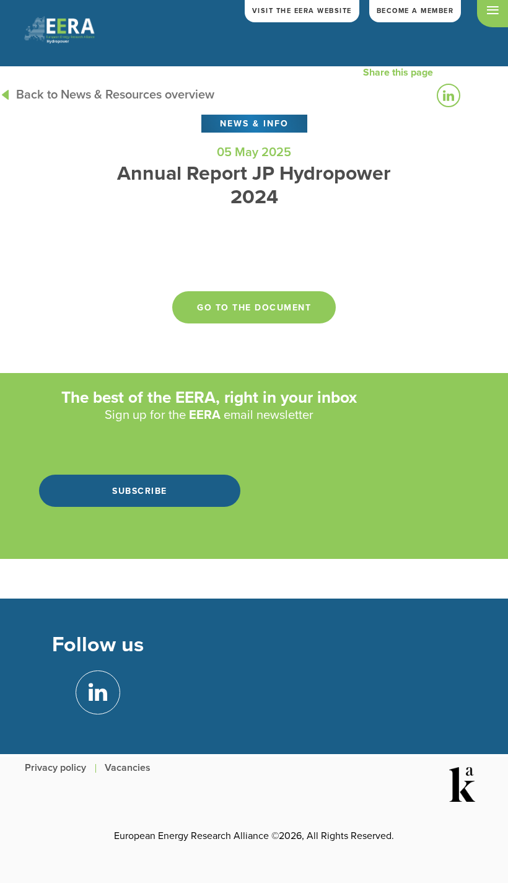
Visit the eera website (302, 11)
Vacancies (128, 768)
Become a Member (415, 11)
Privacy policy (55, 768)
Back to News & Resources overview (115, 95)
